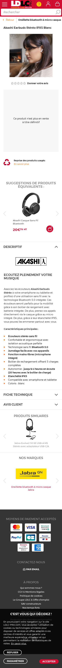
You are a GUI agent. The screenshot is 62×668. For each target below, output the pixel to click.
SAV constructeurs (31, 603)
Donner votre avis (37, 83)
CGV (20, 591)
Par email (32, 569)
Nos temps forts (31, 607)
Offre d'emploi (41, 599)
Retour (10, 19)
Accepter (48, 661)
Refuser (12, 652)
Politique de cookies (31, 595)
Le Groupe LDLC (21, 599)
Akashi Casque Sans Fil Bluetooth (25, 222)
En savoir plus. (19, 644)
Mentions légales (34, 591)
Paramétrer (15, 661)
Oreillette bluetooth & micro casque (39, 19)
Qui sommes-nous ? (31, 587)
